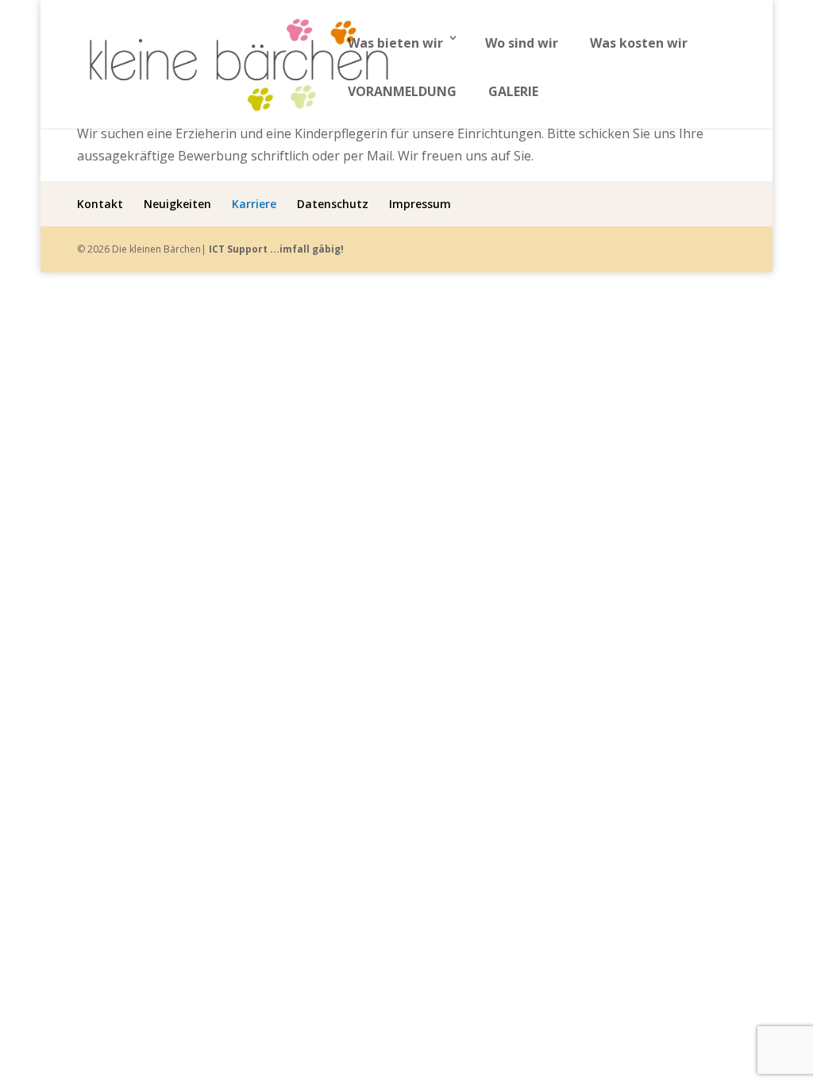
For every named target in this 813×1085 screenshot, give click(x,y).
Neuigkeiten (177, 203)
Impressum (420, 203)
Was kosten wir (639, 43)
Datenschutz (332, 203)
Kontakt (100, 203)
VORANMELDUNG (402, 91)
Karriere (254, 203)
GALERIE (513, 91)
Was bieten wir (395, 43)
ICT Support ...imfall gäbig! (276, 249)
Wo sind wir (521, 43)
